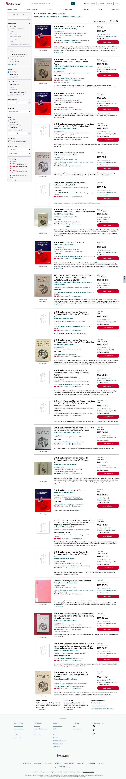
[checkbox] (8, 26)
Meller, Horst (58, 96)
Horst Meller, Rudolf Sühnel (63, 344)
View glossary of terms (99, 706)
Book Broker (62, 471)
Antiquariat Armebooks (65, 566)
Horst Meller (58, 214)
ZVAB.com (100, 763)
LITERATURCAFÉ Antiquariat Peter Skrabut (71, 193)
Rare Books (50, 9)
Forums (55, 734)
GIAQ (68, 82)
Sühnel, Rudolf (69, 96)
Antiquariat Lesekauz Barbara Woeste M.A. (71, 326)
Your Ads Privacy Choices (59, 740)
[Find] (73, 3)
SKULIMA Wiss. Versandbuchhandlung (70, 256)
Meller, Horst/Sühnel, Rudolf (64, 318)
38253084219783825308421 (74, 35)
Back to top (63, 718)
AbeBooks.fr (48, 763)
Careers (55, 731)
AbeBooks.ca (80, 763)
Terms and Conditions (88, 772)
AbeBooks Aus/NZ (69, 763)
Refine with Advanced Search (71, 17)
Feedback (124, 279)
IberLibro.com (91, 763)
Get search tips (96, 703)
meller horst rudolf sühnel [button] (50, 17)
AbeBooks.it (58, 763)
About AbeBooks (57, 726)
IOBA (68, 226)
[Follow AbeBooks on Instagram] (94, 734)
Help (116, 3)
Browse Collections (31, 9)
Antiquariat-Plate (63, 686)
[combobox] (50, 3)
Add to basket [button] (108, 42)
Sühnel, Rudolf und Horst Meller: (65, 583)
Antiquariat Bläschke (64, 442)
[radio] (8, 74)
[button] (29, 18)
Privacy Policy (56, 737)
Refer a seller (37, 734)
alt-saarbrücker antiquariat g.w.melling (70, 535)
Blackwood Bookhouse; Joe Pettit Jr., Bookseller (73, 292)
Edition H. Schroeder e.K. (66, 384)
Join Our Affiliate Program (40, 729)
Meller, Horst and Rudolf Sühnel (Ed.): (67, 432)
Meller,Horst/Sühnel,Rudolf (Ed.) (65, 29)
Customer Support (77, 729)
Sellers (100, 9)
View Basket (17, 737)
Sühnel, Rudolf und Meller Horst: (65, 679)
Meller (56, 559)
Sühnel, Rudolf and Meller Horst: (65, 377)
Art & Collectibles (68, 9)
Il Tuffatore (61, 354)
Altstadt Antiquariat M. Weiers (67, 137)
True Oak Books (63, 222)
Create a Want (41, 709)
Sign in (93, 3)
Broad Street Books (64, 504)
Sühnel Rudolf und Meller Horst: (65, 464)
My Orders (16, 734)
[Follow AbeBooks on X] (94, 730)
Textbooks (86, 9)
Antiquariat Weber (64, 78)
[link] (116, 21)
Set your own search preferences (102, 709)
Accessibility (56, 746)
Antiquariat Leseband (65, 658)
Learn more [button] (11, 180)
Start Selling (115, 9)
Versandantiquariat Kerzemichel (68, 413)
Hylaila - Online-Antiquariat (67, 40)
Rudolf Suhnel (68, 214)
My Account (101, 3)
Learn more (11, 64)
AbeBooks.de (37, 763)
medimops (61, 107)
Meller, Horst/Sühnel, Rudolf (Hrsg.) (66, 650)
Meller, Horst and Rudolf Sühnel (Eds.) (67, 282)
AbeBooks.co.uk (27, 763)
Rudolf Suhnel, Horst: (66, 559)
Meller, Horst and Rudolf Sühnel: (65, 128)
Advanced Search (12, 9)
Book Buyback (37, 731)
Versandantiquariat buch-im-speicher (70, 627)
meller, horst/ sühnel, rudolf (64, 527)
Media (55, 729)
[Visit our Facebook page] (94, 726)
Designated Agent (58, 743)
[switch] (9, 141)
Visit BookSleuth (69, 709)
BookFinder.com (63, 766)
